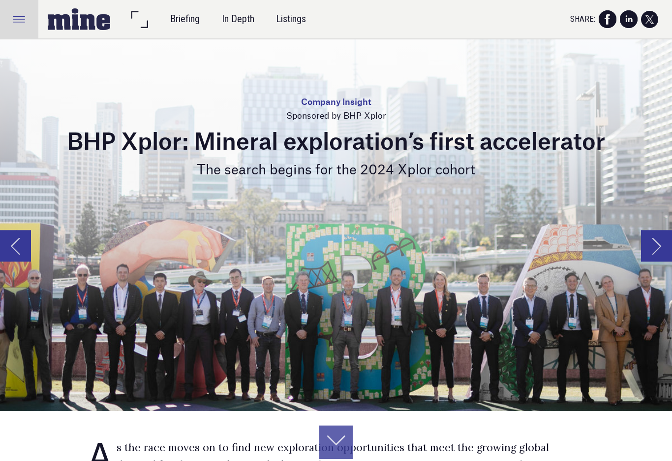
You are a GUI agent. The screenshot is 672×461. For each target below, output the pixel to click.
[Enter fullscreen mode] (139, 19)
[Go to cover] (79, 19)
